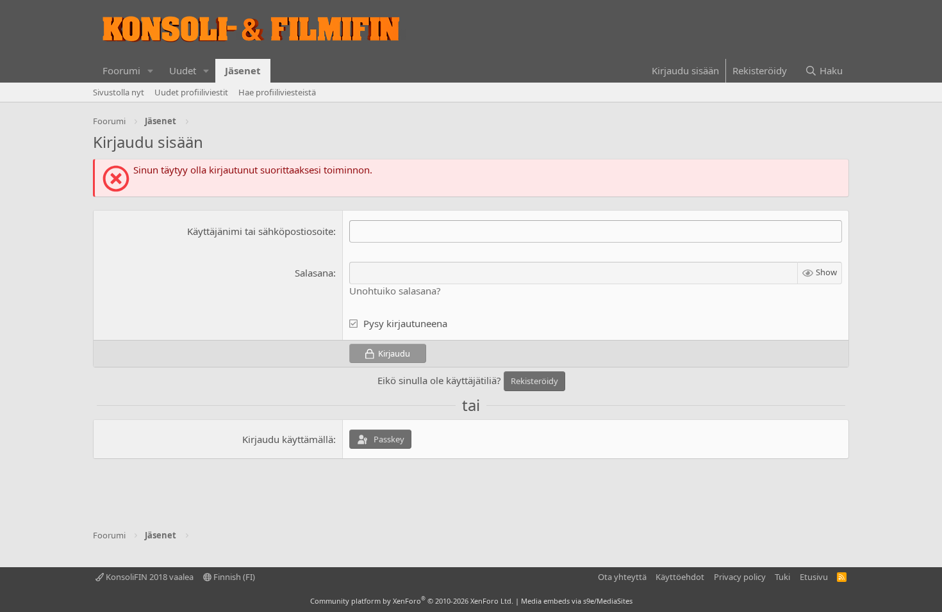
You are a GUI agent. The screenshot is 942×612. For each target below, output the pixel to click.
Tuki (782, 577)
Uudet (182, 70)
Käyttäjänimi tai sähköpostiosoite (260, 231)
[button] (151, 71)
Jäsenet (243, 70)
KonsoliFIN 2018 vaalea (149, 577)
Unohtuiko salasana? (395, 290)
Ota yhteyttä (622, 577)
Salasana (314, 272)
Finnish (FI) (233, 577)
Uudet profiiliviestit (191, 92)
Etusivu (814, 577)
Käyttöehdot (680, 577)
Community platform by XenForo (411, 601)
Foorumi (121, 70)
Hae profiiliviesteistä (277, 92)
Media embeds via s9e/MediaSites (576, 601)
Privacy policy (740, 577)
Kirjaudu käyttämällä (287, 439)
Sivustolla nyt (118, 92)
